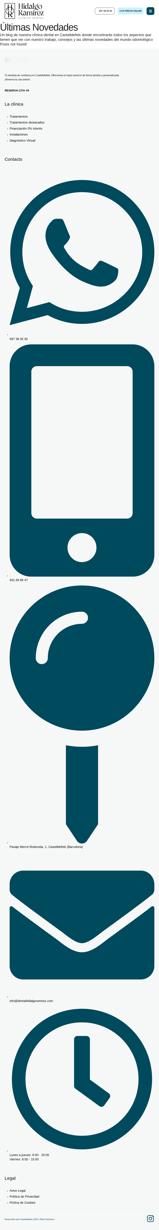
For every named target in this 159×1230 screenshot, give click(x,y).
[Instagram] (150, 1219)
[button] (105, 11)
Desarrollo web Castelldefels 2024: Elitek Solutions (29, 1219)
